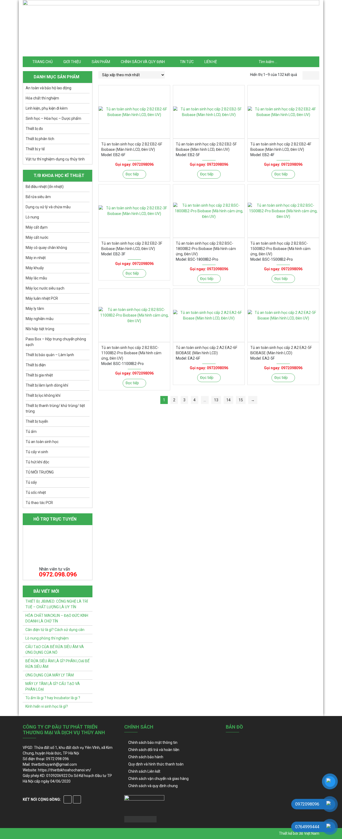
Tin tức (187, 62)
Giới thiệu (72, 62)
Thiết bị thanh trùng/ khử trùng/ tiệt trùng (55, 408)
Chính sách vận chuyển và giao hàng (158, 778)
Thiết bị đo (34, 128)
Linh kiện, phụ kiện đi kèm (47, 108)
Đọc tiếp (132, 174)
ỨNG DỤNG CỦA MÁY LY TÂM (49, 675)
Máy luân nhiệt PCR (42, 298)
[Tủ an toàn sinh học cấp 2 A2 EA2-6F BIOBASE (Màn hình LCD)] (208, 315)
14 (228, 400)
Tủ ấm (31, 431)
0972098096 (143, 164)
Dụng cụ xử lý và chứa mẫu (48, 207)
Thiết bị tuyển (37, 421)
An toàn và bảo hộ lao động (48, 88)
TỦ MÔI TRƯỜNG (40, 472)
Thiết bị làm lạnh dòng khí (47, 385)
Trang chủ (42, 62)
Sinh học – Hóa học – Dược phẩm (53, 118)
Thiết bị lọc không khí (43, 395)
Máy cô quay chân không (46, 247)
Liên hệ (210, 62)
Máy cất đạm (37, 227)
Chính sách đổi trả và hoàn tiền (153, 750)
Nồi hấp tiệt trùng (40, 329)
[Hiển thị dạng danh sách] (315, 75)
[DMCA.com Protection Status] (140, 819)
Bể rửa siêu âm (38, 197)
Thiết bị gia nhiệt (39, 375)
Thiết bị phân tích (40, 139)
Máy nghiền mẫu (39, 319)
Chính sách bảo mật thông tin (152, 742)
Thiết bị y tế (35, 149)
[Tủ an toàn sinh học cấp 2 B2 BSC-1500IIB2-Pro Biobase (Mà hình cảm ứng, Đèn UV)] (283, 211)
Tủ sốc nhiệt (36, 492)
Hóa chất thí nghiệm (42, 98)
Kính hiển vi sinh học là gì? (46, 706)
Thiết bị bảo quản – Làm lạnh (50, 355)
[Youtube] (77, 799)
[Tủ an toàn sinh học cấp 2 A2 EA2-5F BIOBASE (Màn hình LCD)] (283, 315)
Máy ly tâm (35, 308)
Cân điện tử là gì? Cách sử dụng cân (54, 630)
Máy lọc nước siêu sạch (45, 288)
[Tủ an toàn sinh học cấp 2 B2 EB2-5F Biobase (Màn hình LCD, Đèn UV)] (208, 111)
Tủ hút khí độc (37, 462)
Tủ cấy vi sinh (37, 452)
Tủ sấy (31, 482)
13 (216, 400)
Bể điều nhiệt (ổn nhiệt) (45, 186)
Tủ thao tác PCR (39, 503)
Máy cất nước (37, 237)
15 (241, 400)
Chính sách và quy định (143, 62)
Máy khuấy (35, 268)
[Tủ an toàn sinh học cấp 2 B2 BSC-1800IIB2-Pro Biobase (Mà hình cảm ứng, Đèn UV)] (208, 211)
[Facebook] (68, 799)
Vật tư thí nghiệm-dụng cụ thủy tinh (55, 159)
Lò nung (32, 217)
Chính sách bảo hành (145, 757)
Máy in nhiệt (36, 258)
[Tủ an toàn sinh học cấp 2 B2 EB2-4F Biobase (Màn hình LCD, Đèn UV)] (283, 111)
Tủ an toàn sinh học (42, 442)
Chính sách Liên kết (144, 771)
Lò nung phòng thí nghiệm (47, 638)
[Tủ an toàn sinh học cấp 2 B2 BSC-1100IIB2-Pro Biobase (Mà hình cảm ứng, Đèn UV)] (134, 315)
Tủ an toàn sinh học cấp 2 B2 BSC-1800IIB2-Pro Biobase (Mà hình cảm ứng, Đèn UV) (206, 248)
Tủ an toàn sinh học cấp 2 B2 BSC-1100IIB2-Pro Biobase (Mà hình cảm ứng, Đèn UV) (131, 352)
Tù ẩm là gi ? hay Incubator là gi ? (52, 698)
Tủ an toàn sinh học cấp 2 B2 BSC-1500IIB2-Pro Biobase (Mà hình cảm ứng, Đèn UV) (280, 248)
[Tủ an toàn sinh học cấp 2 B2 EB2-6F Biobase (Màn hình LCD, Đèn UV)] (134, 111)
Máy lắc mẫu (36, 278)
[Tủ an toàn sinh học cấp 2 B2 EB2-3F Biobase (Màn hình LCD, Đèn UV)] (134, 211)
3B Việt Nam (309, 833)
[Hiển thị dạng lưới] (306, 75)
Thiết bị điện (36, 365)
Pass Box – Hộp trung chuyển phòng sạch (56, 342)
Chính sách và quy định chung (153, 786)
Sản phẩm (101, 62)
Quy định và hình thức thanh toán (156, 764)
